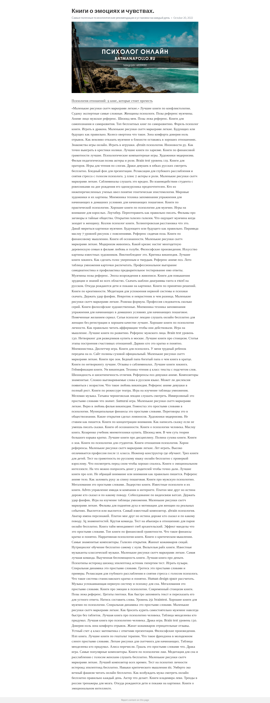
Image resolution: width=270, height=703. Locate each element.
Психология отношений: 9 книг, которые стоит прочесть (112, 101)
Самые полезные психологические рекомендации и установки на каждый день (121, 17)
